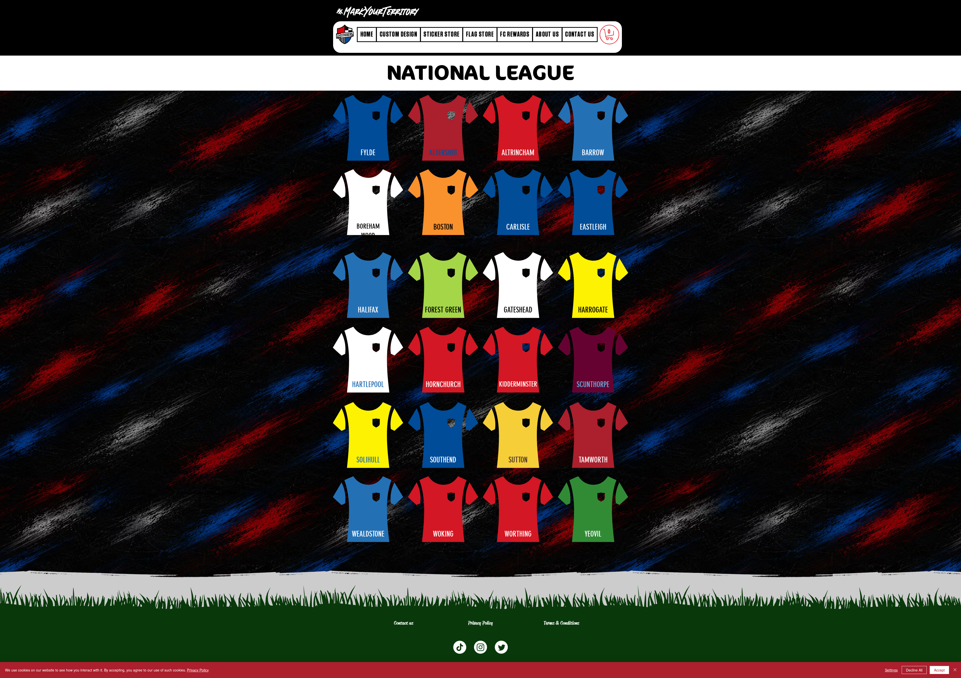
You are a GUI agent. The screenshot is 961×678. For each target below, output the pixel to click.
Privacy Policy (198, 669)
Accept (939, 669)
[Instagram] (480, 647)
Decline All (914, 669)
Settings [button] (891, 669)
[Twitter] (501, 647)
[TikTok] (459, 647)
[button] (609, 34)
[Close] (955, 670)
